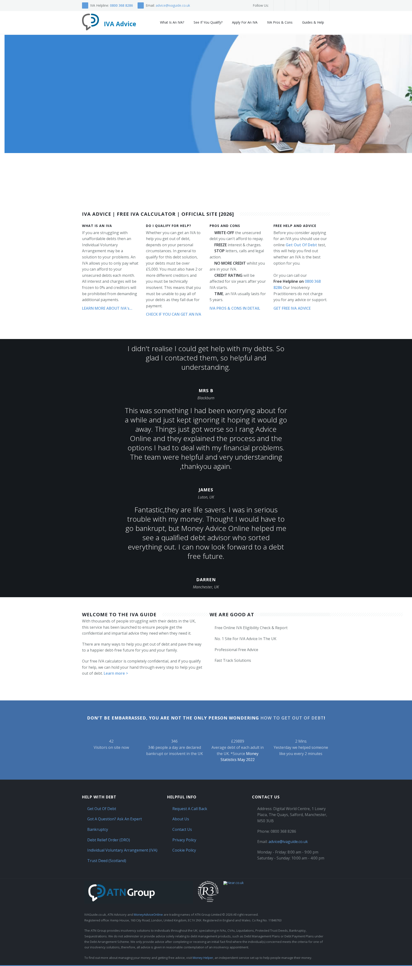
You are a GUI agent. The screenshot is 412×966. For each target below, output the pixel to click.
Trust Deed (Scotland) (106, 860)
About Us (180, 819)
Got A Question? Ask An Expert (114, 819)
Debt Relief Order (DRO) (108, 840)
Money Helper (203, 958)
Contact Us (182, 829)
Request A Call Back (189, 808)
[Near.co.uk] (233, 883)
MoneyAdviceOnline (148, 914)
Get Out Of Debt (301, 244)
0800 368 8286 (121, 5)
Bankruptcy (97, 829)
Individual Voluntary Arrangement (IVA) (122, 850)
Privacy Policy (184, 840)
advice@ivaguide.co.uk (173, 5)
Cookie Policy (184, 850)
